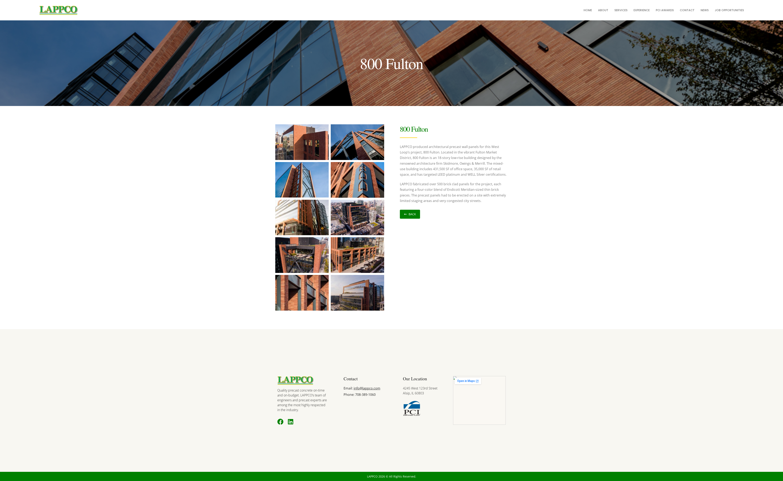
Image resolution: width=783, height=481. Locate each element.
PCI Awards (665, 10)
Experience (642, 10)
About (603, 10)
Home (588, 10)
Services (620, 10)
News (705, 10)
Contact (687, 10)
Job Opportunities (729, 10)
